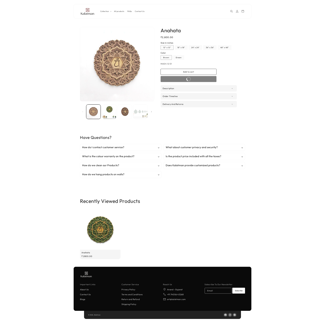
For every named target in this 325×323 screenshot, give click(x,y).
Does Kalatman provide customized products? (193, 165)
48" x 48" (224, 47)
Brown (166, 57)
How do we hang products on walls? (103, 174)
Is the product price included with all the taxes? (193, 156)
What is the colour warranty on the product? (108, 156)
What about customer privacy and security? (192, 147)
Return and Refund (130, 299)
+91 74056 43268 (175, 294)
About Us (84, 289)
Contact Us (85, 294)
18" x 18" (181, 47)
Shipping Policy (128, 304)
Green (179, 57)
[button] (105, 11)
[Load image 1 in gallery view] (93, 111)
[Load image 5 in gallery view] (140, 111)
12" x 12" (167, 47)
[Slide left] (83, 112)
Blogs (82, 299)
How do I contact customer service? (103, 147)
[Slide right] (151, 112)
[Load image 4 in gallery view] (125, 111)
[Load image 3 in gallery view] (109, 111)
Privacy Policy (128, 289)
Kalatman (97, 315)
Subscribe (239, 290)
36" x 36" (210, 47)
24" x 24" (195, 47)
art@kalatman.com (176, 299)
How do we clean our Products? (100, 165)
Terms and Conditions (132, 294)
